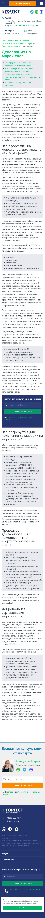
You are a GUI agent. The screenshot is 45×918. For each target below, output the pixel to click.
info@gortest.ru (33, 34)
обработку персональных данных (20, 419)
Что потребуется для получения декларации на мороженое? (19, 69)
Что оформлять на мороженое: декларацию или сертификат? (18, 64)
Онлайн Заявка (22, 3)
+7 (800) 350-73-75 (12, 34)
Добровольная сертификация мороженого (18, 84)
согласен (11, 418)
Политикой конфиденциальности (27, 903)
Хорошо (22, 908)
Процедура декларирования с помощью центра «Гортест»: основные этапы (22, 77)
